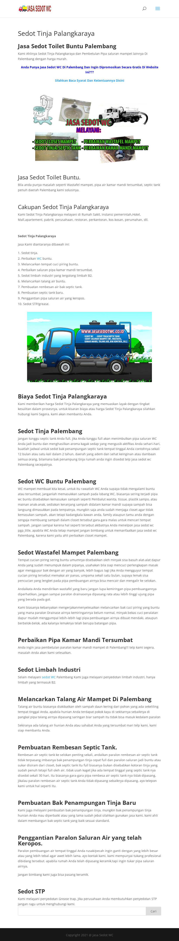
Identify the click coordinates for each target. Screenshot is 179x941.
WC (39, 258)
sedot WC (49, 677)
